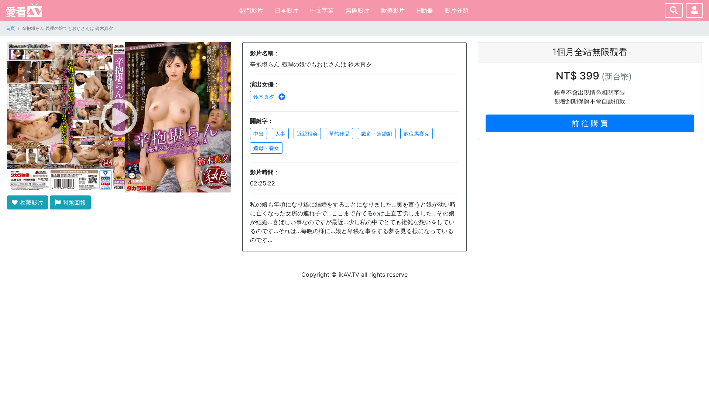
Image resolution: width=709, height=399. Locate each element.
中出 (258, 133)
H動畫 (425, 10)
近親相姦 (307, 133)
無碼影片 (357, 10)
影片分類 (456, 10)
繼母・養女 (266, 148)
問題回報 (73, 202)
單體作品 (339, 133)
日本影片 (286, 10)
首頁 (10, 28)
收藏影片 (30, 202)
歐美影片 (393, 10)
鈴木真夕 (264, 96)
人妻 (280, 133)
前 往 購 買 (590, 123)
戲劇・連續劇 (376, 133)
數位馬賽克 (416, 133)
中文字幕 (322, 10)
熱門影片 (251, 10)
